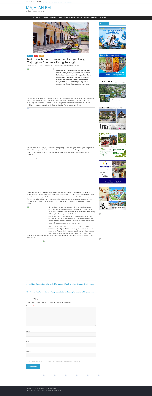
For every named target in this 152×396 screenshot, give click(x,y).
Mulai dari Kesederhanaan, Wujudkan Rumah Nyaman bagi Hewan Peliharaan (64, 1)
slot (38, 390)
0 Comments (48, 65)
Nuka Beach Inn (75, 65)
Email (28, 342)
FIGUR (38, 18)
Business (30, 56)
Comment (30, 306)
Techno (79, 18)
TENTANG (94, 18)
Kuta (69, 65)
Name (28, 331)
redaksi (41, 65)
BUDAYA (86, 18)
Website (28, 352)
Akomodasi (57, 65)
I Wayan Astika (63, 65)
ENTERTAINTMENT (69, 18)
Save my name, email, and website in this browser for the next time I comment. (54, 362)
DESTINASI (53, 18)
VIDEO (60, 18)
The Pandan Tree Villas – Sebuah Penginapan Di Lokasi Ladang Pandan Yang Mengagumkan (61, 292)
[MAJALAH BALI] (27, 18)
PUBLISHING (102, 18)
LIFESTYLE (45, 18)
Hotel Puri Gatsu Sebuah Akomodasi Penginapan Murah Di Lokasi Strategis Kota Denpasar (60, 284)
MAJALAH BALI (39, 7)
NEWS (32, 18)
